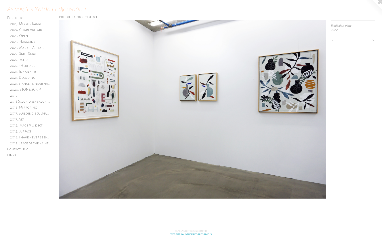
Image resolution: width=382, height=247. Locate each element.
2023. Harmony (22, 42)
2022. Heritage (86, 17)
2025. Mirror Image (26, 24)
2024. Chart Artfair (26, 30)
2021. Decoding (22, 78)
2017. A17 (17, 119)
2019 (13, 96)
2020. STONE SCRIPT (26, 90)
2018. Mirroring (23, 107)
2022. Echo (19, 60)
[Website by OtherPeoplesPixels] (373, 9)
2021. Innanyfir (23, 72)
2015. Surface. (21, 131)
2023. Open (19, 36)
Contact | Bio (18, 149)
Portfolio (15, 18)
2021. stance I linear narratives (31, 84)
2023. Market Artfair (27, 48)
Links (11, 155)
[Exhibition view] (192, 109)
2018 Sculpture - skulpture (31, 101)
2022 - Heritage (22, 66)
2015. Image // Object (26, 125)
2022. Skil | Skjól (23, 54)
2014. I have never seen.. (29, 137)
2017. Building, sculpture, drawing (31, 113)
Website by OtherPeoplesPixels (191, 234)
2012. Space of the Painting (31, 143)
